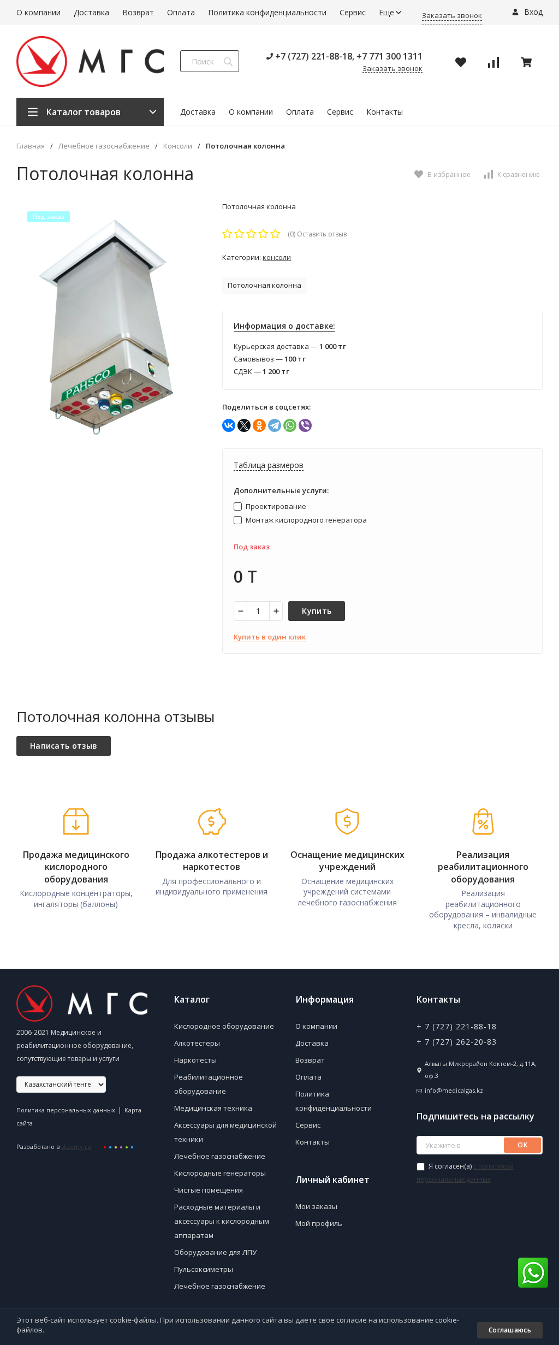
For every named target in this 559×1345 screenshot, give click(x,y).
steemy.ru (76, 1146)
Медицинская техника (213, 1108)
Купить (316, 611)
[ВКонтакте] (228, 425)
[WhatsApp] (289, 425)
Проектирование (275, 506)
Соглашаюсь (510, 1330)
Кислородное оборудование (224, 1026)
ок (522, 1145)
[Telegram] (274, 425)
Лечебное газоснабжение (104, 146)
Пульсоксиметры (203, 1269)
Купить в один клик (270, 637)
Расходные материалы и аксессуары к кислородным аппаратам (221, 1221)
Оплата (181, 12)
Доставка (91, 12)
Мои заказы (316, 1206)
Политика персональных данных (65, 1110)
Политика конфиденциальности (267, 12)
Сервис (353, 12)
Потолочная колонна (264, 285)
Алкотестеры (197, 1043)
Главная (30, 146)
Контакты (384, 111)
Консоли (177, 146)
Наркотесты (195, 1060)
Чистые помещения (208, 1190)
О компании (38, 12)
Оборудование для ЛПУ (215, 1252)
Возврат (138, 12)
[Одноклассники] (259, 425)
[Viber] (305, 425)
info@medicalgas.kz (454, 1090)
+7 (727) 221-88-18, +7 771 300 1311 (348, 56)
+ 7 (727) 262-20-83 (457, 1041)
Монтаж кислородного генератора (305, 520)
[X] (244, 425)
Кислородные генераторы (220, 1173)
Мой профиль (318, 1223)
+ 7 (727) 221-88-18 (457, 1026)
